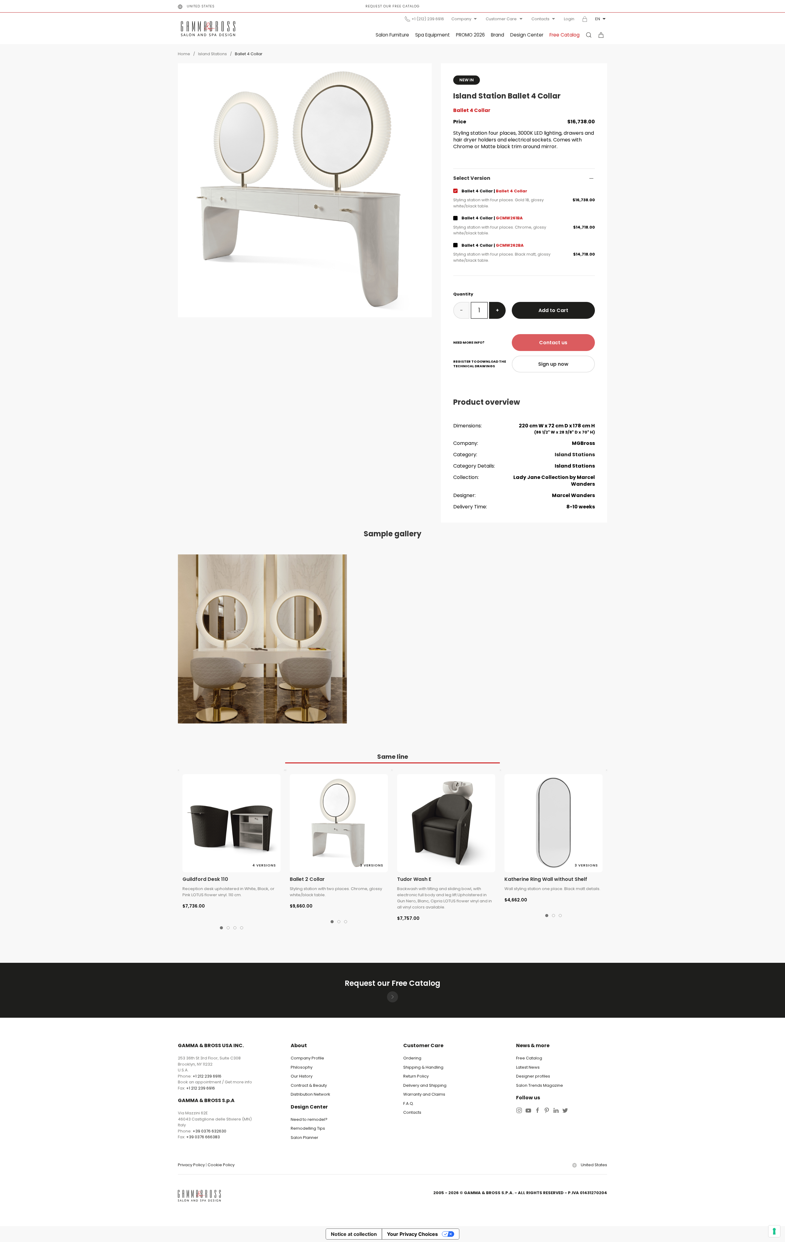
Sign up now (553, 364)
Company (461, 19)
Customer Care (501, 19)
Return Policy (416, 1076)
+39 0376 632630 (209, 1131)
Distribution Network (310, 1094)
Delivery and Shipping (424, 1085)
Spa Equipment (432, 35)
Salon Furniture (392, 35)
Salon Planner (304, 1137)
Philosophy (301, 1067)
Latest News (528, 1067)
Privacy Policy (191, 1165)
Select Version (471, 178)
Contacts (540, 19)
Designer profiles (533, 1076)
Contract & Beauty (309, 1085)
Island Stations (212, 54)
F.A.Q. (408, 1103)
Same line (392, 756)
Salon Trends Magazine (539, 1085)
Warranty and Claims (424, 1094)
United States (201, 6)
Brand (497, 35)
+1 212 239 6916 (207, 1076)
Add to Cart (553, 310)
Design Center (526, 35)
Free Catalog (565, 35)
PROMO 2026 (470, 35)
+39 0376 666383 (203, 1137)
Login (569, 19)
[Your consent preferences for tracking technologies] (774, 1231)
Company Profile (307, 1058)
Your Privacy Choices (412, 1234)
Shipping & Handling (423, 1067)
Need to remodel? (309, 1119)
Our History (301, 1076)
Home (184, 54)
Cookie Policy (221, 1165)
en (597, 19)
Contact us (553, 342)
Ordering (412, 1058)
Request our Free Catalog (392, 6)
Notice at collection (354, 1234)
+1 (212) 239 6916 (428, 19)
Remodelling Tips (308, 1128)
